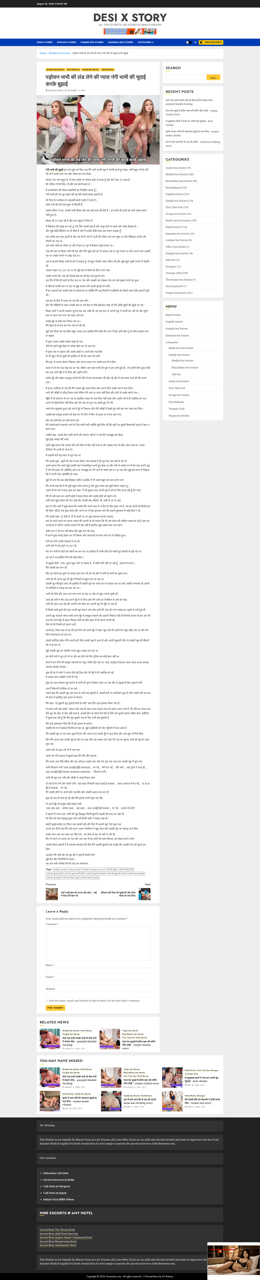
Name (50, 965)
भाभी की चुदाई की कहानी (96, 873)
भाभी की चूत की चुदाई (136, 873)
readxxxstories (55, 90)
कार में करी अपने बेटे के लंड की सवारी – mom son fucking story (141, 1101)
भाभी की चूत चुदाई (53, 877)
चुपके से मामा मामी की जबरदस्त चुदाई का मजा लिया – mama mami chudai (79, 1101)
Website (50, 989)
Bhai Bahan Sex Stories (133, 1034)
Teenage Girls (173, 273)
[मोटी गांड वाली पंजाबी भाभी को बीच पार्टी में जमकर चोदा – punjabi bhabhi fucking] (50, 1039)
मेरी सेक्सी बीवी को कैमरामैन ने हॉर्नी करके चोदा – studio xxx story (202, 1101)
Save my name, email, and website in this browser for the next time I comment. (94, 1000)
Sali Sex (170, 260)
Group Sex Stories (176, 214)
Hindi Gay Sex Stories (178, 220)
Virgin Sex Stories (130, 1030)
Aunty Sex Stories (176, 167)
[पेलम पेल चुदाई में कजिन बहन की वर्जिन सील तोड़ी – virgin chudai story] (110, 1039)
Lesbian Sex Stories (177, 240)
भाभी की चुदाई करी (126, 869)
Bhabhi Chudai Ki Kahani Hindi (67, 869)
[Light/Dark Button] (189, 42)
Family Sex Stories (90, 69)
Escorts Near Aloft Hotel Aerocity (59, 1233)
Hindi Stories (45, 42)
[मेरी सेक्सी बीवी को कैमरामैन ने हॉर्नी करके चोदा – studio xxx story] (172, 1101)
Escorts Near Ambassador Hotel (58, 1245)
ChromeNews (151, 1276)
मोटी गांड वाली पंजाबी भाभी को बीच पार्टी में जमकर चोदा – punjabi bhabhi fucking (79, 1041)
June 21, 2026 (132, 1107)
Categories (144, 42)
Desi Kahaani (73, 69)
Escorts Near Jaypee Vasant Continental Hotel (66, 1237)
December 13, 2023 (76, 90)
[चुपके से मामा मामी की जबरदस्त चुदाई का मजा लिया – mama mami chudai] (50, 1101)
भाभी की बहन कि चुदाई (90, 877)
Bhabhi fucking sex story (93, 869)
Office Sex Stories (176, 246)
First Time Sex (128, 1037)
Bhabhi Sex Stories (59, 53)
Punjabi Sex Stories (92, 42)
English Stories (66, 42)
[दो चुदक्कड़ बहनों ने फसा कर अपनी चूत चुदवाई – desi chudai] (172, 1077)
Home (43, 53)
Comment (52, 924)
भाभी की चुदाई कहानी (54, 873)
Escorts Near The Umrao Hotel (57, 1229)
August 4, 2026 (133, 1087)
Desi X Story (130, 17)
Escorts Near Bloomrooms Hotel (58, 1241)
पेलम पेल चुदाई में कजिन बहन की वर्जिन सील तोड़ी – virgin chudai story (138, 1045)
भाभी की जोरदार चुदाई (71, 877)
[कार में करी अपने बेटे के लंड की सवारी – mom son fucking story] (111, 1101)
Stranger (171, 266)
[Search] (195, 42)
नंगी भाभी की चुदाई (54, 169)
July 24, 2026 (71, 1108)
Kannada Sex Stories (120, 42)
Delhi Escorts (213, 42)
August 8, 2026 (72, 1049)
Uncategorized (174, 286)
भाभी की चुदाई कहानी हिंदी (74, 873)
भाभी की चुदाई (111, 869)
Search (173, 67)
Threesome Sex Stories (179, 279)
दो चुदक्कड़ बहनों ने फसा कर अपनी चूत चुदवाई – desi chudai (201, 1079)
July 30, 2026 (193, 1085)
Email (50, 977)
